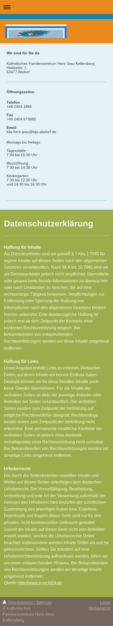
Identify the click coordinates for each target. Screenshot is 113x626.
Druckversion (20, 602)
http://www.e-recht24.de (40, 583)
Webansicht (99, 608)
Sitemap (44, 602)
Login (105, 602)
